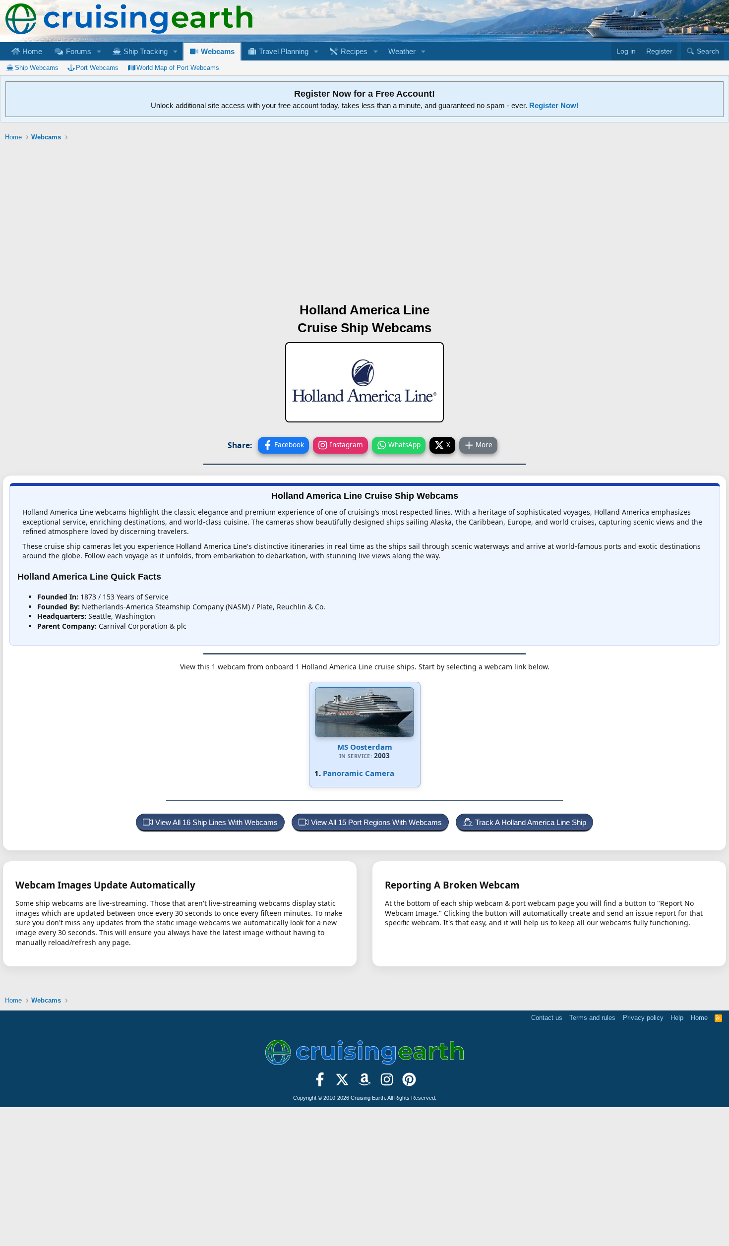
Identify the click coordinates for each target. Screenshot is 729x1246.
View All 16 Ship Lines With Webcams (216, 822)
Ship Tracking (145, 51)
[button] (99, 51)
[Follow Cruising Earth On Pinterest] (409, 1082)
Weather (402, 51)
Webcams (217, 51)
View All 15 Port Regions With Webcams (376, 822)
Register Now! (554, 105)
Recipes (353, 51)
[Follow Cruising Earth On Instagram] (386, 1082)
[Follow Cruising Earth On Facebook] (320, 1082)
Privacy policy (643, 1017)
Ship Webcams (37, 67)
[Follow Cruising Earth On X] (342, 1082)
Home (31, 51)
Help (676, 1017)
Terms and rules (592, 1017)
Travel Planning (282, 51)
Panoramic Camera (358, 773)
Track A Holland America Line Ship (530, 822)
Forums (77, 51)
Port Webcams (97, 67)
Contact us (546, 1017)
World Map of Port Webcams (177, 67)
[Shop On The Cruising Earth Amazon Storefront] (365, 1082)
